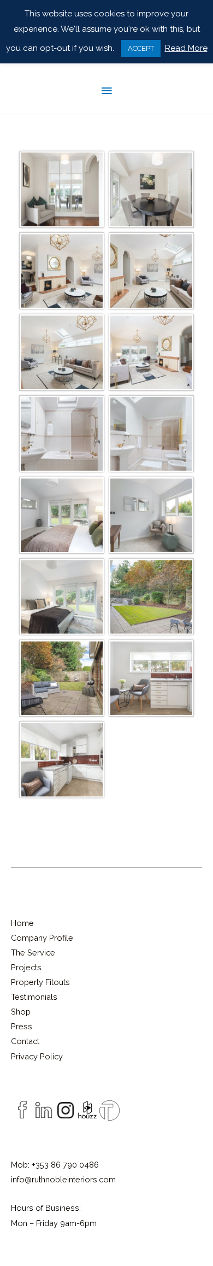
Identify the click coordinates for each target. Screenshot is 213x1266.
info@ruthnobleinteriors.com (63, 1179)
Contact (25, 1041)
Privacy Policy (37, 1056)
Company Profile (42, 937)
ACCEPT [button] (141, 48)
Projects (26, 967)
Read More (186, 48)
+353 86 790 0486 (65, 1164)
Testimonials (34, 996)
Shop (21, 1011)
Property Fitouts (40, 982)
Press (21, 1026)
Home (22, 923)
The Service (33, 952)
